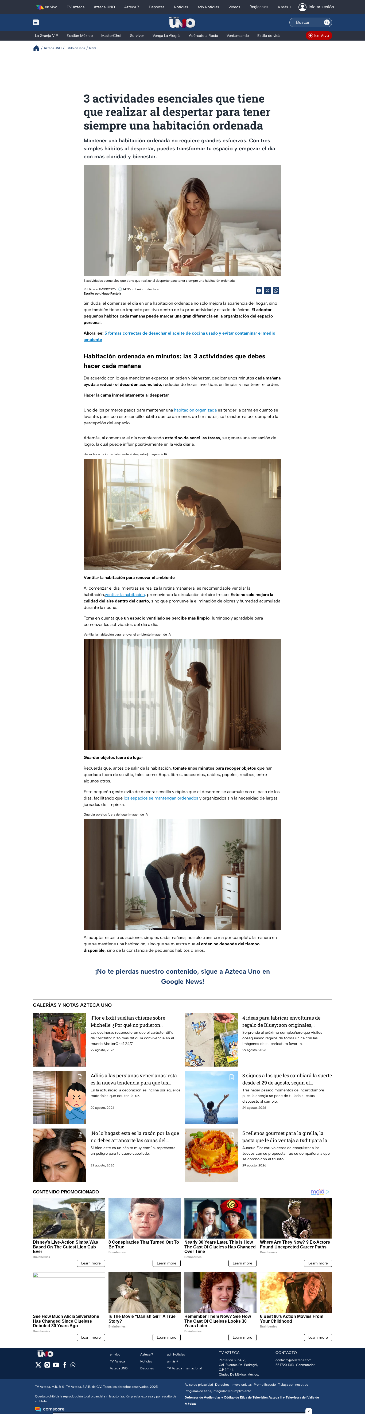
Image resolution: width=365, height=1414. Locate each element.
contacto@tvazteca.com (293, 1360)
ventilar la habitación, (125, 594)
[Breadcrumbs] (38, 48)
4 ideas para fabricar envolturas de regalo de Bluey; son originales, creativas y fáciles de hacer (281, 1022)
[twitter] (38, 1366)
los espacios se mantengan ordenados (160, 798)
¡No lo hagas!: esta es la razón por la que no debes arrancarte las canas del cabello (135, 1137)
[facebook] (64, 1366)
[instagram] (47, 1366)
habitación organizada (195, 410)
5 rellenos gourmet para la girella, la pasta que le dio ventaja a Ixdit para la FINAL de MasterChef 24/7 (284, 1137)
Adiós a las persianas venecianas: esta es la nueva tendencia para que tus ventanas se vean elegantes (134, 1079)
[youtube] (56, 1366)
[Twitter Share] (267, 290)
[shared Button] (276, 290)
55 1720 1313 (284, 1365)
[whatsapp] (73, 1366)
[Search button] (327, 22)
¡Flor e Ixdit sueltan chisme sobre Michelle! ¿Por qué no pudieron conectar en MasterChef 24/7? (128, 1022)
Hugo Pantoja (111, 293)
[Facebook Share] (259, 290)
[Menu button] (54, 22)
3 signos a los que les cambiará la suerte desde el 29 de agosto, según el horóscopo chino (287, 1079)
